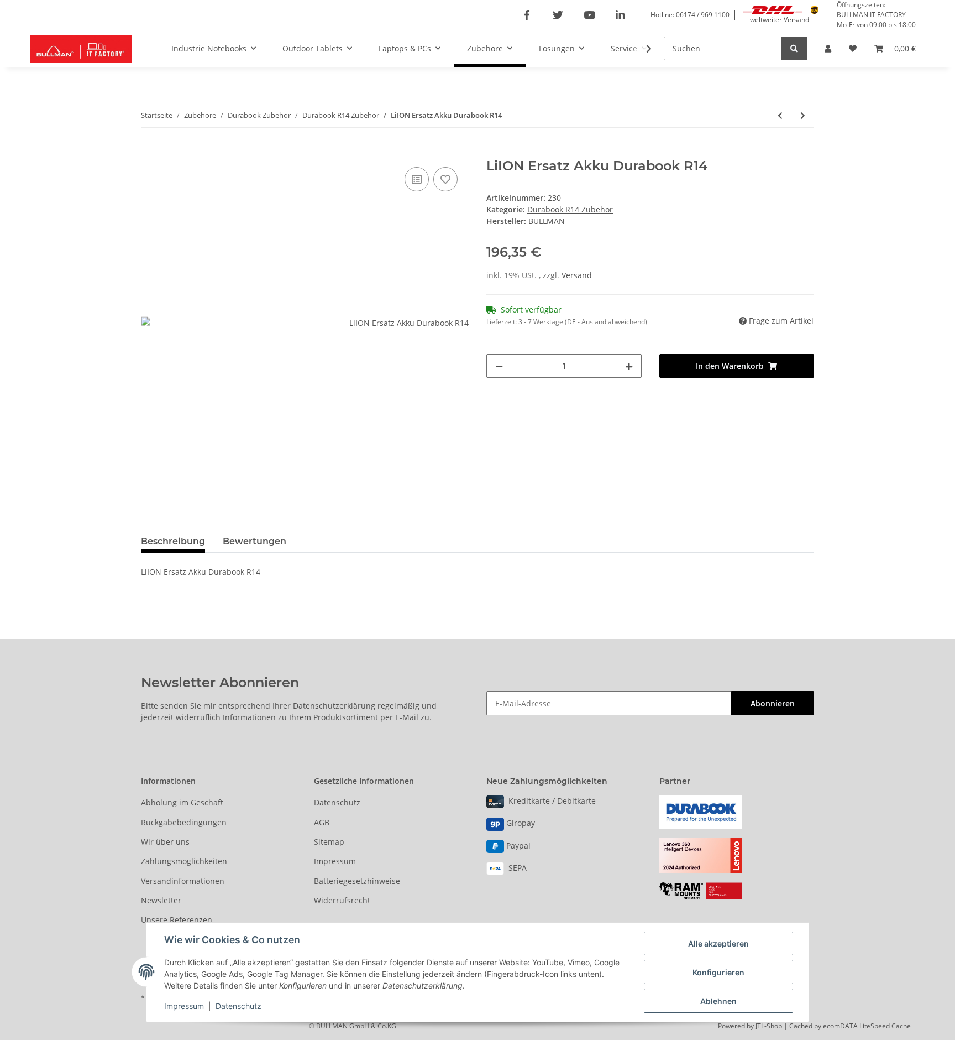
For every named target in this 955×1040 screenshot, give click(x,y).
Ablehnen (718, 1001)
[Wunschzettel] (852, 48)
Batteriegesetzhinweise (357, 881)
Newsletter (161, 900)
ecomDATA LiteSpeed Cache (867, 1026)
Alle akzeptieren (718, 943)
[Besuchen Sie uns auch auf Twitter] (558, 15)
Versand (577, 275)
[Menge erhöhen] (629, 366)
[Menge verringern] (499, 366)
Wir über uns (165, 841)
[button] (828, 48)
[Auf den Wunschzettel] (445, 179)
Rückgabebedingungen (184, 822)
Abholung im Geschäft (182, 802)
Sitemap (329, 841)
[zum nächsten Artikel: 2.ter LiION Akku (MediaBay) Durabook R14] (802, 115)
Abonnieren (773, 703)
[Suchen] (794, 48)
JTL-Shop (769, 1026)
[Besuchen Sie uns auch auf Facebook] (527, 15)
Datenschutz (337, 802)
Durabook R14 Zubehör (570, 209)
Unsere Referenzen (176, 919)
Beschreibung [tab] (173, 541)
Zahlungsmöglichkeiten (184, 861)
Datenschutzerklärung (334, 705)
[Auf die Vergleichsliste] (417, 179)
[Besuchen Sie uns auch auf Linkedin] (620, 15)
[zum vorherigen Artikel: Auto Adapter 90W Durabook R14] (780, 115)
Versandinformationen (182, 881)
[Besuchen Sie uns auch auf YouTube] (589, 15)
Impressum (335, 861)
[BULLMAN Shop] (81, 48)
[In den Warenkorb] (150, 152)
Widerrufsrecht (342, 900)
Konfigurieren (718, 972)
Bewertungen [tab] (254, 541)
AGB (321, 822)
